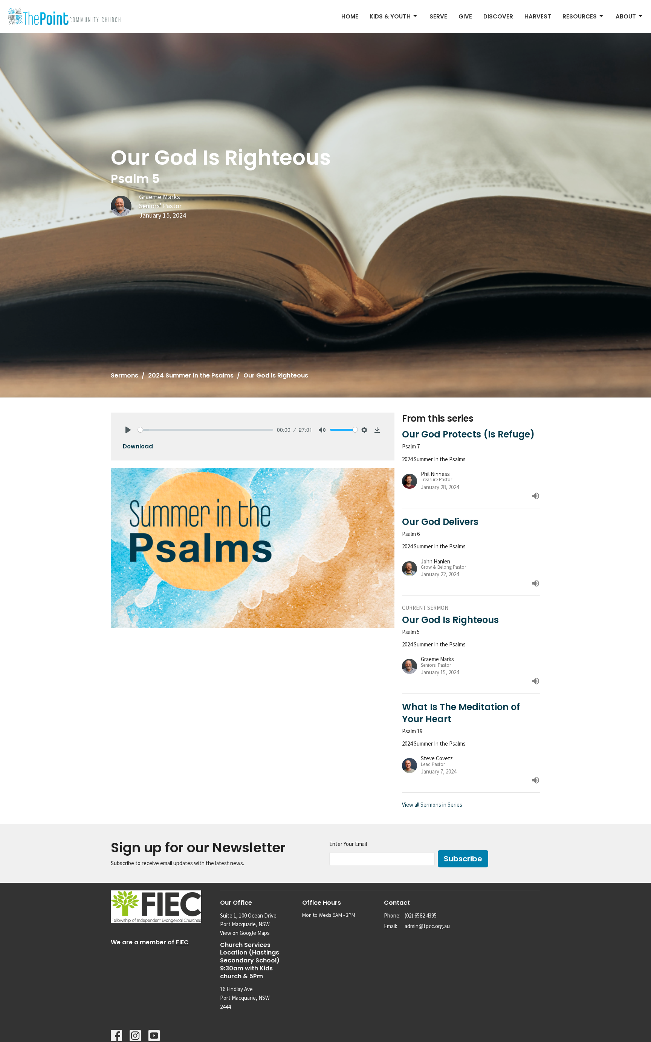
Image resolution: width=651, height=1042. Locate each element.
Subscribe (463, 858)
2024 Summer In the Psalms (191, 375)
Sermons (124, 375)
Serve (438, 16)
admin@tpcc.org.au (427, 926)
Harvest (537, 16)
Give (465, 16)
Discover (498, 16)
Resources (579, 16)
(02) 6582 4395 (421, 915)
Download (138, 446)
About (626, 16)
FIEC (182, 942)
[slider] (205, 429)
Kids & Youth (390, 16)
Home (349, 16)
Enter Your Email (348, 843)
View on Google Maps (245, 932)
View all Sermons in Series (432, 804)
